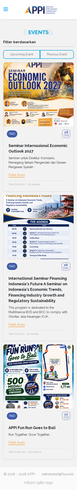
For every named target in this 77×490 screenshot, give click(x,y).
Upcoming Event (21, 54)
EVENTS (38, 32)
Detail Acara (17, 175)
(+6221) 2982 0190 (38, 483)
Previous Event (57, 54)
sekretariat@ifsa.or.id (58, 474)
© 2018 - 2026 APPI (19, 474)
